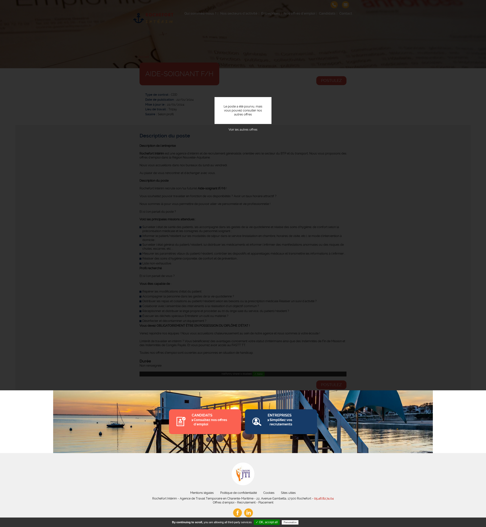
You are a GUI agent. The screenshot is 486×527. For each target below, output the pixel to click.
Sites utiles (288, 493)
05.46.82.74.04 (324, 498)
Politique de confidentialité (238, 493)
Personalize (290, 522)
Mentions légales (202, 493)
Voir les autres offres (243, 129)
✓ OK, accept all (267, 522)
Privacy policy (308, 522)
